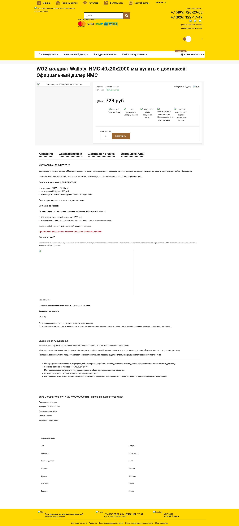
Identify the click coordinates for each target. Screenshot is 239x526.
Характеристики (70, 153)
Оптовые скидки (132, 153)
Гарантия (93, 523)
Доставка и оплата (101, 153)
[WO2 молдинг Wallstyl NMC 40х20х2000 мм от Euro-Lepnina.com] (63, 84)
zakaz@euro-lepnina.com (191, 28)
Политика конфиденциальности (139, 523)
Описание (46, 153)
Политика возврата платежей (111, 523)
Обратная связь (161, 523)
